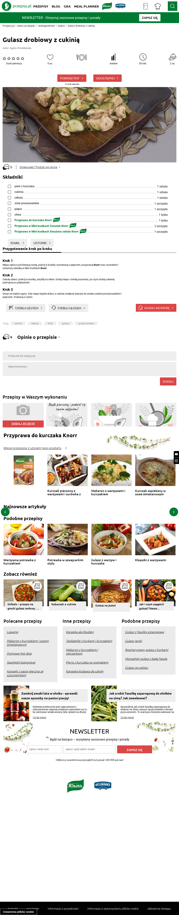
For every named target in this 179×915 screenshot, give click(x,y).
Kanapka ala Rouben (80, 632)
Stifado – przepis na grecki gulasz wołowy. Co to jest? (24, 606)
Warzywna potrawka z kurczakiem (19, 561)
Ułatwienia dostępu (159, 908)
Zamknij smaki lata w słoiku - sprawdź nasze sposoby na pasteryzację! (49, 695)
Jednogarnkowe (46, 25)
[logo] (16, 6)
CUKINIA (18, 323)
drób (50, 323)
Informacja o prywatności (63, 908)
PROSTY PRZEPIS (86, 323)
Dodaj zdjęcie (23, 424)
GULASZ (65, 323)
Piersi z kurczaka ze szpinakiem (87, 662)
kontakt (13, 908)
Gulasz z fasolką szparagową (144, 632)
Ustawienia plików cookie (18, 911)
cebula (34, 323)
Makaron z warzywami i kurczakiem (108, 492)
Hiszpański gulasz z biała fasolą (146, 658)
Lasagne (12, 632)
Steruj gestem (26, 308)
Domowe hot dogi (19, 653)
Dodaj (168, 381)
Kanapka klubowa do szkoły (84, 671)
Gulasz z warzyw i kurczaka (103, 561)
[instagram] (176, 461)
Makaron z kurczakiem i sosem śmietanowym (28, 642)
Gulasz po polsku (136, 667)
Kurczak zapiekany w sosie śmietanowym (150, 492)
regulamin (32, 908)
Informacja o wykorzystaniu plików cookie (113, 908)
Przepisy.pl (8, 25)
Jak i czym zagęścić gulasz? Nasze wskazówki (151, 606)
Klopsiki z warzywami (150, 560)
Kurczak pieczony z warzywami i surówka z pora (64, 492)
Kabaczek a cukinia (63, 604)
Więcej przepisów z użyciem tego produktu (32, 448)
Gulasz (61, 25)
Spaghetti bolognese (21, 662)
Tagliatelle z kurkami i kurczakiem (89, 641)
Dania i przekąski (26, 25)
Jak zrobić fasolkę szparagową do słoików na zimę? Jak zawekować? (140, 695)
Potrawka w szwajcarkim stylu (65, 561)
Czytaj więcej (39, 717)
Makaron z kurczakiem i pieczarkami (82, 651)
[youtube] (176, 454)
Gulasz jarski (133, 641)
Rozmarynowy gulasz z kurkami (146, 650)
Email (15, 243)
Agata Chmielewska (20, 48)
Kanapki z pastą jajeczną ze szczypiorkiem (25, 673)
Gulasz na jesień (105, 605)
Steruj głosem (69, 308)
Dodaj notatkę (157, 308)
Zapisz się (134, 750)
